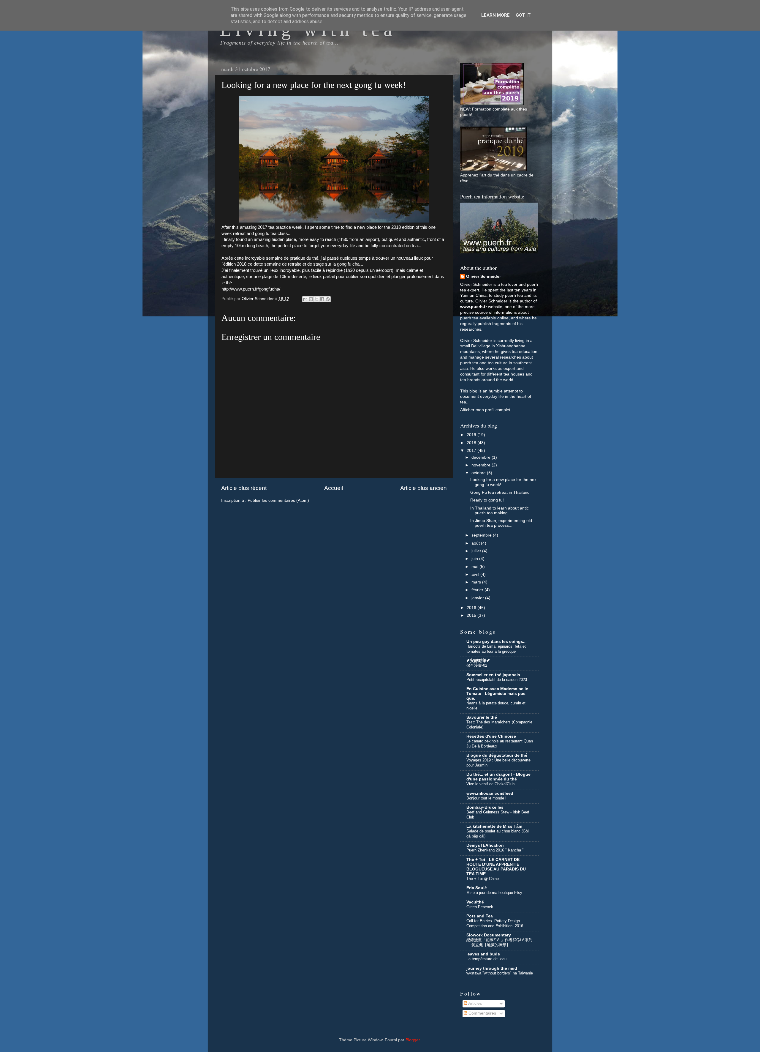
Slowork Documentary (488, 935)
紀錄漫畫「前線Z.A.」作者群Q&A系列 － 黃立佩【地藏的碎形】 (499, 942)
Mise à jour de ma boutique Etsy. (494, 892)
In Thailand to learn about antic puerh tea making (499, 510)
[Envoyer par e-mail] (305, 299)
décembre (481, 457)
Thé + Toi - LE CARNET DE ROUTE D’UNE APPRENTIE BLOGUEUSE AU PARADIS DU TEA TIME (496, 866)
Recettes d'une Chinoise (491, 736)
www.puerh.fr (473, 307)
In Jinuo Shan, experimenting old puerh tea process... (501, 523)
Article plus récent (244, 488)
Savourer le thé (481, 717)
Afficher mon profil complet (485, 410)
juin (475, 558)
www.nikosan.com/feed (489, 793)
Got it (523, 15)
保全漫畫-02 (476, 665)
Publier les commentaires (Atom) (278, 500)
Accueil (333, 488)
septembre (482, 535)
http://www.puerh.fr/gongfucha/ (250, 289)
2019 (472, 435)
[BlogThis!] (311, 299)
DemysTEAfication (485, 845)
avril (475, 574)
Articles (474, 1003)
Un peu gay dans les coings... (496, 641)
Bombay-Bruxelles (485, 807)
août (476, 543)
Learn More (495, 15)
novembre (481, 465)
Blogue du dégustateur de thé (496, 755)
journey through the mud (491, 968)
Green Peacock (479, 907)
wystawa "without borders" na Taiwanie (499, 973)
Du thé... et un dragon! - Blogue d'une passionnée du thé (498, 776)
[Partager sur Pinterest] (328, 299)
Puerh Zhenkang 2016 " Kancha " (495, 850)
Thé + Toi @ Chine (482, 878)
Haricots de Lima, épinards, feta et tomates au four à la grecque (496, 649)
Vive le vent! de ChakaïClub (490, 784)
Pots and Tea (479, 916)
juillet (476, 551)
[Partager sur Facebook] (322, 299)
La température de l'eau (486, 959)
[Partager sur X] (316, 299)
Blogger (413, 1040)
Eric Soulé (476, 888)
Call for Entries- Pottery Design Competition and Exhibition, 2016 (494, 923)
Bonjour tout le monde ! (486, 798)
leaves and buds (483, 954)
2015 (472, 615)
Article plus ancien (423, 488)
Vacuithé (475, 902)
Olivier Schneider (483, 276)
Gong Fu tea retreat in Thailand (500, 492)
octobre (479, 473)
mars (476, 582)
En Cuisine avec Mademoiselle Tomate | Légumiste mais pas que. (497, 694)
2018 (472, 443)
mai (475, 566)
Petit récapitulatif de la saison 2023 (496, 679)
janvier (478, 598)
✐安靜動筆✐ (478, 660)
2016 (472, 607)
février (477, 590)
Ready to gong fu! (487, 500)
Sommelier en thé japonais (493, 675)
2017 (472, 450)
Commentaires (481, 1013)
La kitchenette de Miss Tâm (494, 826)
